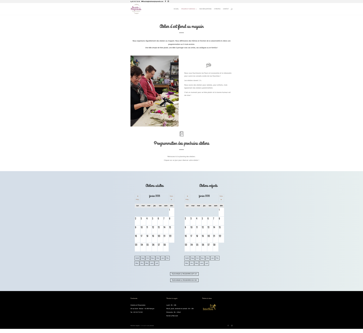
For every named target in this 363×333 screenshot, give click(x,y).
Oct (147, 258)
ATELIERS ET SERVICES (188, 9)
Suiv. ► (171, 197)
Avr (142, 263)
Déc (157, 258)
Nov (152, 258)
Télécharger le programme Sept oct (184, 274)
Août (137, 258)
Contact (226, 9)
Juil (157, 263)
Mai (146, 263)
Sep (142, 258)
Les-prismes (150, 325)
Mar (136, 263)
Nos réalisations (205, 9)
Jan (162, 258)
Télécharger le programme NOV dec (184, 280)
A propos (217, 9)
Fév (167, 258)
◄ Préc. (137, 197)
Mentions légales (135, 325)
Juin (151, 263)
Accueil (176, 9)
